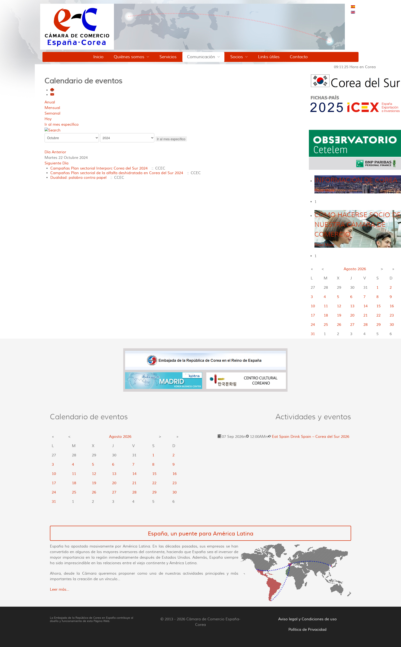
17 (313, 315)
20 (352, 315)
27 (352, 324)
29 (378, 324)
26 (339, 324)
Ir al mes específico (62, 124)
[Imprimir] (52, 90)
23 (392, 315)
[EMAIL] (52, 95)
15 (378, 306)
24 (313, 324)
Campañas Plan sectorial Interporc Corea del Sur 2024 (99, 168)
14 (365, 306)
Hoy (48, 119)
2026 (362, 269)
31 (313, 334)
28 (365, 324)
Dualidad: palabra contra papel (78, 177)
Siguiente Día (56, 163)
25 (326, 324)
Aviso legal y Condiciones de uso (307, 619)
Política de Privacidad (307, 629)
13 (352, 306)
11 (326, 306)
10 (313, 306)
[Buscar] (53, 130)
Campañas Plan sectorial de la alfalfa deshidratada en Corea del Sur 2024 (116, 173)
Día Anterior (55, 152)
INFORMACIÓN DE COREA (355, 180)
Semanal (52, 113)
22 (378, 315)
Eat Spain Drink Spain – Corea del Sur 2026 (310, 436)
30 (392, 324)
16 (392, 306)
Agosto (350, 269)
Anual (50, 102)
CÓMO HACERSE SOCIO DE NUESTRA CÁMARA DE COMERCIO (357, 224)
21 (365, 315)
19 (339, 315)
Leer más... (59, 589)
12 (339, 306)
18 (326, 315)
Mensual (52, 108)
